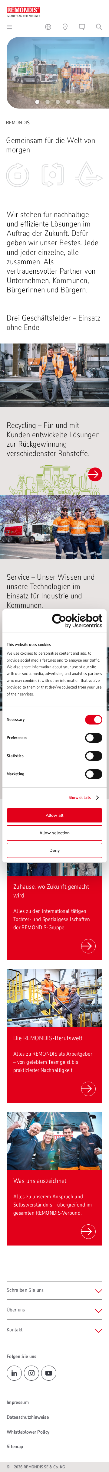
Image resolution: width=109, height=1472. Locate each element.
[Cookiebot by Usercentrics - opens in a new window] (77, 621)
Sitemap (15, 1446)
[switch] (93, 738)
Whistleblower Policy (28, 1432)
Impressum (18, 1402)
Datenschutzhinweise (28, 1417)
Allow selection (54, 833)
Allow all (54, 815)
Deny (54, 850)
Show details (80, 797)
